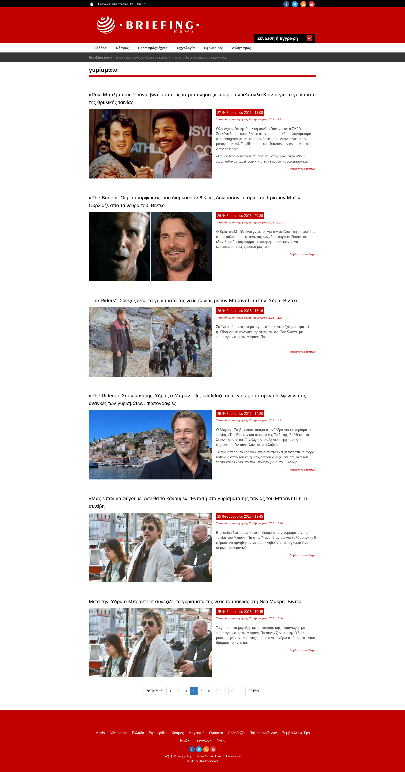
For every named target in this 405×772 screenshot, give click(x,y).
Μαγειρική (196, 733)
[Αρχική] (148, 25)
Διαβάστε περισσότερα (302, 168)
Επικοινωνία (234, 756)
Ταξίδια (185, 740)
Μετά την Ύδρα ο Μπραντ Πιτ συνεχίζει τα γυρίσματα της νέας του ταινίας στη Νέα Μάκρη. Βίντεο (195, 601)
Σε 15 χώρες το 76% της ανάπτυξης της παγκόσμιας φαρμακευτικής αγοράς (157, 57)
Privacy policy (182, 756)
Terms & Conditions (208, 756)
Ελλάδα (101, 48)
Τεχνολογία (185, 48)
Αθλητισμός (241, 48)
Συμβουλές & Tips (296, 733)
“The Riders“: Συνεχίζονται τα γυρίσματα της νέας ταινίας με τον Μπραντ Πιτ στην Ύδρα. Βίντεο (193, 300)
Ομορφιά (216, 733)
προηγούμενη (155, 690)
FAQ (166, 756)
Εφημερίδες (213, 48)
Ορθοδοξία (236, 733)
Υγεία (221, 740)
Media (100, 733)
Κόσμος (122, 48)
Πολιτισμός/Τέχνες (152, 48)
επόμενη (253, 690)
